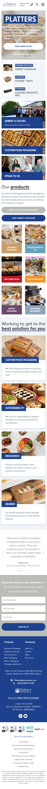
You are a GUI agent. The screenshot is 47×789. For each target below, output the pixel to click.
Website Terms (23, 766)
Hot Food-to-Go (10, 654)
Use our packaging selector (23, 210)
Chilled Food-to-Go (11, 651)
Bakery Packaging (11, 661)
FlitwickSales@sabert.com (25, 680)
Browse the (23, 697)
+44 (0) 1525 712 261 (25, 683)
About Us (29, 648)
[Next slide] (43, 552)
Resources (29, 658)
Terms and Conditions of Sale (23, 763)
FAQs (27, 654)
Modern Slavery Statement (23, 749)
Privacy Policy (23, 752)
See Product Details (24, 54)
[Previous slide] (4, 552)
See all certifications (23, 736)
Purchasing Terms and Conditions (23, 756)
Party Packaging (10, 658)
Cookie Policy (23, 742)
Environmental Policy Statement (23, 745)
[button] (19, 570)
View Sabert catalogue (23, 218)
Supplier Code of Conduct (23, 759)
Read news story (23, 46)
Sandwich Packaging (12, 648)
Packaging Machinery (12, 664)
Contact (28, 651)
